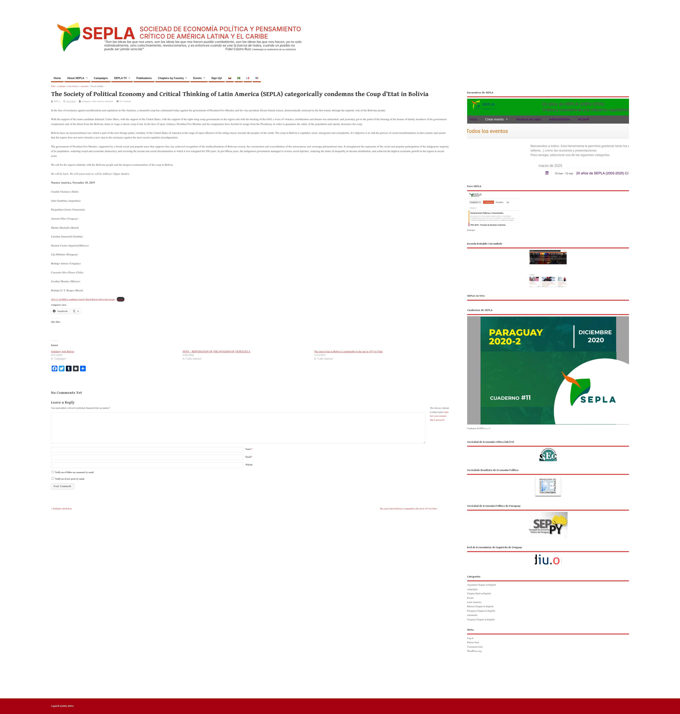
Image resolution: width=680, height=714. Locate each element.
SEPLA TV (120, 78)
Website (249, 464)
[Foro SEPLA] (493, 226)
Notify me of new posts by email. (69, 478)
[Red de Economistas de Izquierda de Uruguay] (548, 557)
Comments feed (475, 646)
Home (57, 78)
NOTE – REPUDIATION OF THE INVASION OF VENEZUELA (216, 351)
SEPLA (57, 101)
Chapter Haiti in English (479, 593)
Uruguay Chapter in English (481, 619)
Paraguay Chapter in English (481, 610)
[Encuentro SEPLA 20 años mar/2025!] (548, 176)
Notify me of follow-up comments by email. (74, 472)
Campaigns (101, 78)
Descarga (120, 299)
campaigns (86, 101)
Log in (470, 638)
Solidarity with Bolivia (62, 351)
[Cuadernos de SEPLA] (548, 424)
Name (248, 449)
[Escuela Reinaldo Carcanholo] (548, 264)
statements (109, 101)
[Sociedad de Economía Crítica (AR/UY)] (548, 450)
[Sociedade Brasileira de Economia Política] (548, 482)
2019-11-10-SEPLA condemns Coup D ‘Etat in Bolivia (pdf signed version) (83, 299)
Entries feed (473, 642)
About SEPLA (75, 78)
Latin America (98, 101)
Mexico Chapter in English (480, 606)
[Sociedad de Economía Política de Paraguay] (548, 521)
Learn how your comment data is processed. (439, 416)
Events (197, 78)
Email (248, 456)
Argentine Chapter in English (481, 584)
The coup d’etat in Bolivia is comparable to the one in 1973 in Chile (348, 351)
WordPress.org (474, 651)
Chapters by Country (171, 78)
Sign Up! (216, 78)
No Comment (125, 101)
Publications (144, 78)
